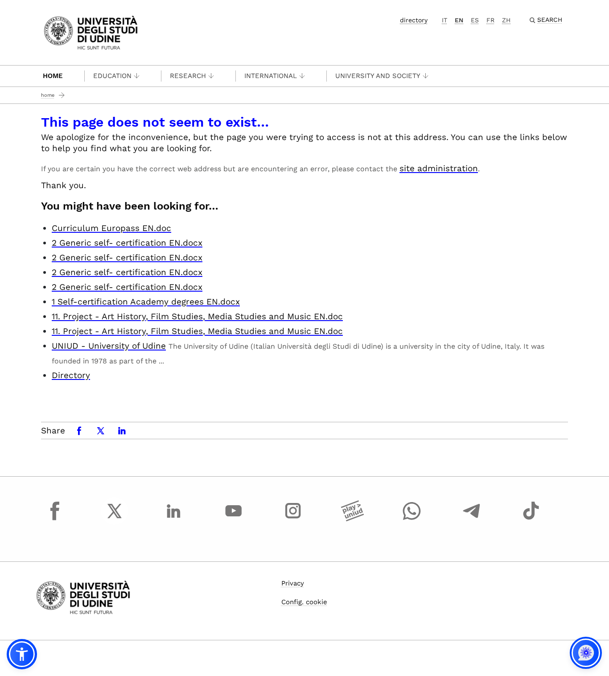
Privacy (292, 583)
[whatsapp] (412, 519)
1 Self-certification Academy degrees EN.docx (146, 302)
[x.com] (114, 519)
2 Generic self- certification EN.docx (127, 243)
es (475, 20)
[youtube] (233, 519)
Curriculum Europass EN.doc (111, 228)
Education (112, 76)
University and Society (377, 76)
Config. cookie (304, 602)
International (270, 76)
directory (414, 20)
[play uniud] (352, 519)
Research (188, 76)
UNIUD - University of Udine (109, 346)
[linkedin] (174, 519)
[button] (22, 654)
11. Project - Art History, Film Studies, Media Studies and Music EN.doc (197, 316)
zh (506, 20)
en (459, 20)
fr (490, 20)
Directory (71, 375)
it (444, 20)
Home (53, 76)
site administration (438, 168)
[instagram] (293, 519)
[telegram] (472, 519)
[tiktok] (531, 519)
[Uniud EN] (90, 32)
